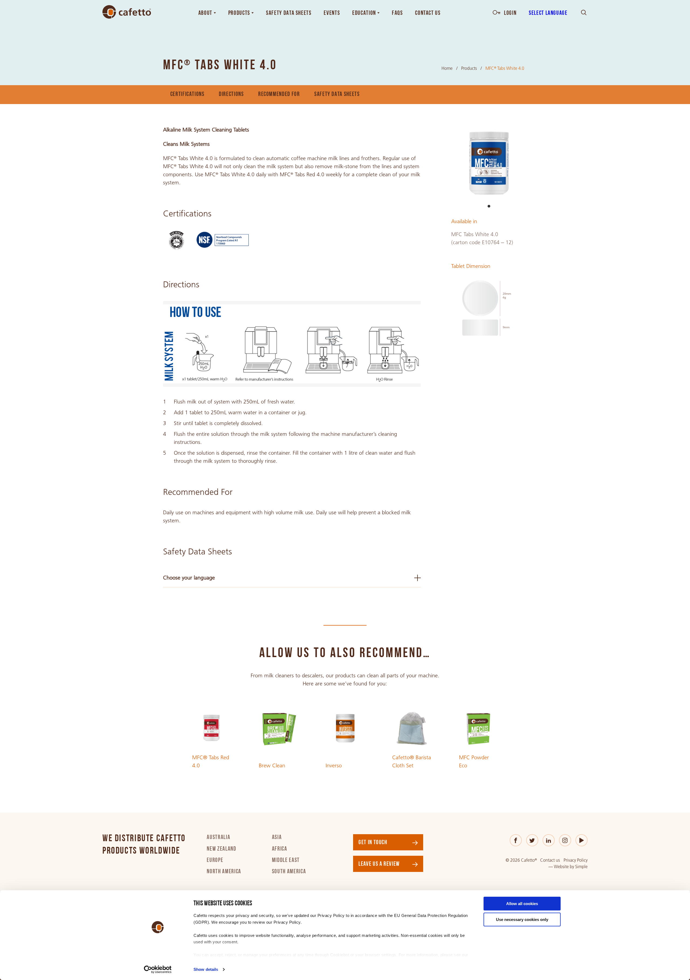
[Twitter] (532, 840)
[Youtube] (581, 840)
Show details (206, 969)
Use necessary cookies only (522, 919)
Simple (581, 866)
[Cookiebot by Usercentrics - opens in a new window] (157, 969)
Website (561, 866)
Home (447, 68)
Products (469, 68)
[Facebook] (516, 840)
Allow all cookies (522, 903)
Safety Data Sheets (337, 94)
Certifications (187, 94)
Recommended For (279, 94)
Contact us (550, 860)
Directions (231, 94)
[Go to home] (126, 12)
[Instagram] (565, 840)
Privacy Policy (576, 860)
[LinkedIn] (549, 840)
